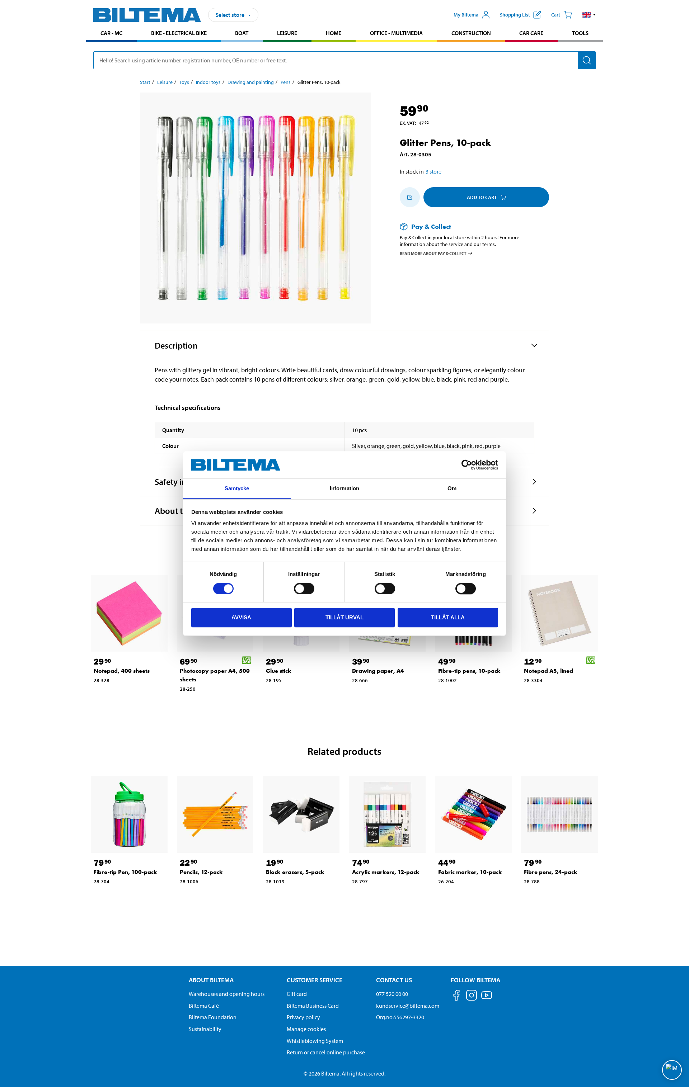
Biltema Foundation (212, 1017)
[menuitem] (111, 34)
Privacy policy (303, 1017)
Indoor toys (208, 82)
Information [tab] (344, 489)
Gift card (297, 993)
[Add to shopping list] (410, 197)
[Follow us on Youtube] (486, 998)
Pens (286, 82)
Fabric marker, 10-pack (470, 872)
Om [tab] (451, 489)
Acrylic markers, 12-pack (386, 872)
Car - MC (111, 33)
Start (145, 82)
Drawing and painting (251, 82)
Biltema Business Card (313, 1005)
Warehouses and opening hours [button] (226, 993)
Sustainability (205, 1028)
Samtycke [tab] (237, 489)
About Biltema (211, 980)
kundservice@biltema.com (407, 1005)
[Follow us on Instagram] (471, 996)
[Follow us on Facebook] (456, 996)
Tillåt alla (448, 617)
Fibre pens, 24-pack (550, 872)
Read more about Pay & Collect (433, 253)
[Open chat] (672, 1070)
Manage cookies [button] (306, 1028)
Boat (241, 33)
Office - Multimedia (396, 33)
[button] (589, 14)
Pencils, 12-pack (201, 872)
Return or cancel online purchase (326, 1052)
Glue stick (278, 671)
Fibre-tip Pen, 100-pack (125, 872)
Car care (531, 33)
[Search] (587, 60)
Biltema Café (204, 1005)
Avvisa (241, 617)
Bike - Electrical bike (179, 33)
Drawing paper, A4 (378, 671)
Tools (580, 33)
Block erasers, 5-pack (295, 872)
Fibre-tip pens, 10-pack (469, 671)
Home (333, 33)
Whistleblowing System (315, 1040)
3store (433, 171)
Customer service (314, 980)
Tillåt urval (344, 617)
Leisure (287, 33)
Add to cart (482, 197)
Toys (184, 82)
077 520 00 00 (392, 993)
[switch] (304, 588)
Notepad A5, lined (548, 671)
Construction (471, 33)
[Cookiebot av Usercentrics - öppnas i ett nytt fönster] (466, 464)
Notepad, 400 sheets (122, 671)
